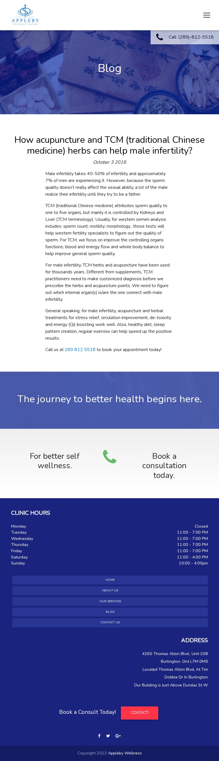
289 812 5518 (80, 350)
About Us (110, 590)
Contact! (140, 712)
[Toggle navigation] (206, 15)
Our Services (110, 601)
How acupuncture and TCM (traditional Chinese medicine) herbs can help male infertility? (109, 145)
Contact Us (110, 622)
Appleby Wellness (125, 753)
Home (110, 580)
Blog (110, 612)
